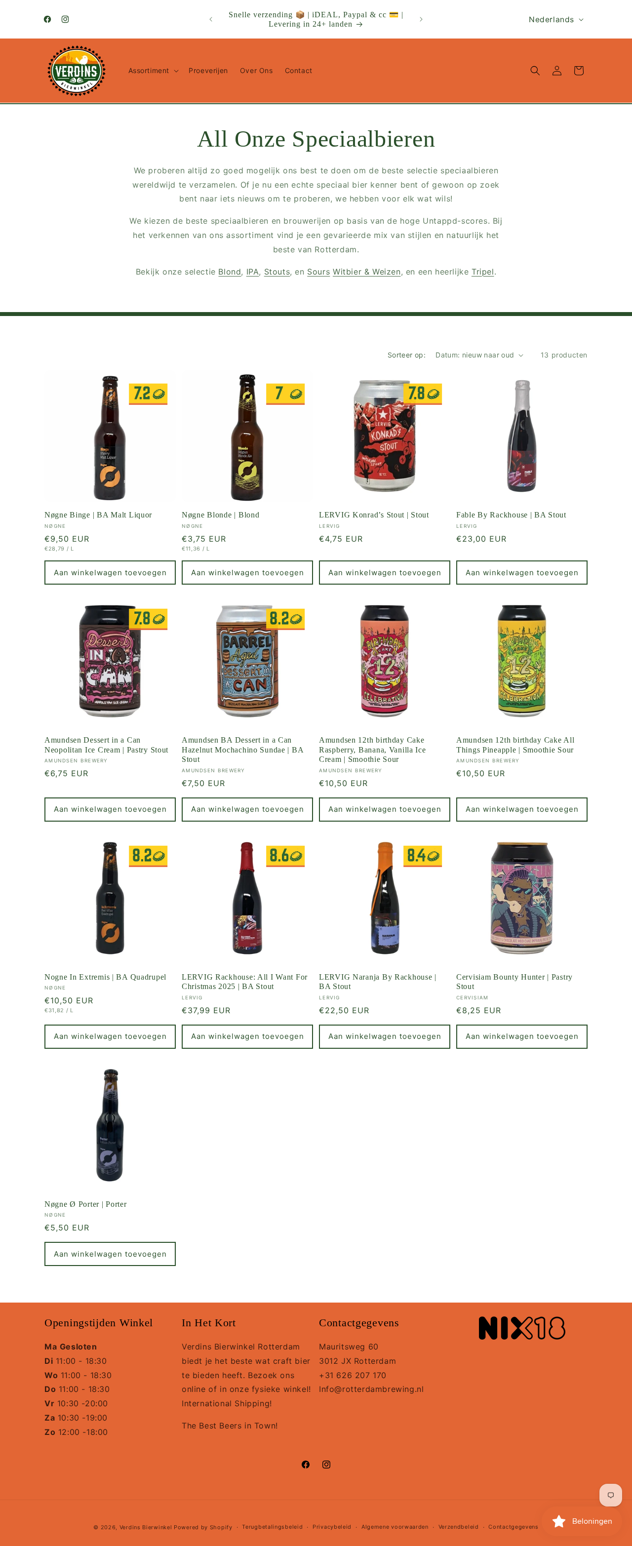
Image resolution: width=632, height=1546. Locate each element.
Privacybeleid (332, 1526)
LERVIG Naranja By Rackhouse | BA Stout (377, 982)
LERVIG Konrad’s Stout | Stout (374, 515)
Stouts (277, 272)
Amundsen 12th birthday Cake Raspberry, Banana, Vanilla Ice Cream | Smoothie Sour (372, 749)
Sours (318, 272)
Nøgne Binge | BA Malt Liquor (98, 515)
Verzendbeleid (458, 1526)
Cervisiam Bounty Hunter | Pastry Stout (514, 982)
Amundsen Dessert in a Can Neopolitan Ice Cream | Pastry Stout (106, 744)
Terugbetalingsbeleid (272, 1526)
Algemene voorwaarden (395, 1526)
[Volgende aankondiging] (421, 19)
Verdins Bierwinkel (145, 1527)
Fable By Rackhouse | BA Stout (511, 515)
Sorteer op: (407, 355)
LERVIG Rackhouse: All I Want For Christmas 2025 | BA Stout (245, 982)
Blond (229, 272)
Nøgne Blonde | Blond (220, 515)
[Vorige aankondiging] (211, 19)
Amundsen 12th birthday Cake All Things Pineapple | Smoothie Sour (515, 744)
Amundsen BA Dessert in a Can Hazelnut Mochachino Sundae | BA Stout (242, 749)
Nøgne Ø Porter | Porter (85, 1204)
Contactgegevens (513, 1526)
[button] (152, 70)
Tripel (483, 272)
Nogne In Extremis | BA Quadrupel (105, 977)
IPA (252, 272)
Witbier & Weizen (367, 272)
